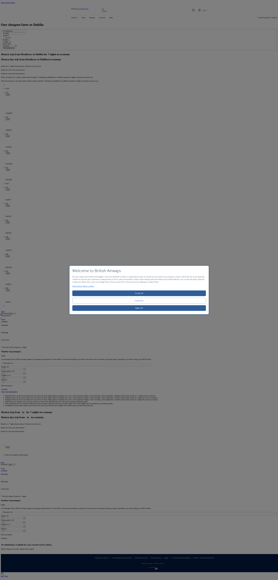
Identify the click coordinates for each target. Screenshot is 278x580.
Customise (139, 300)
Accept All (139, 293)
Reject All (139, 308)
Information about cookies (83, 286)
